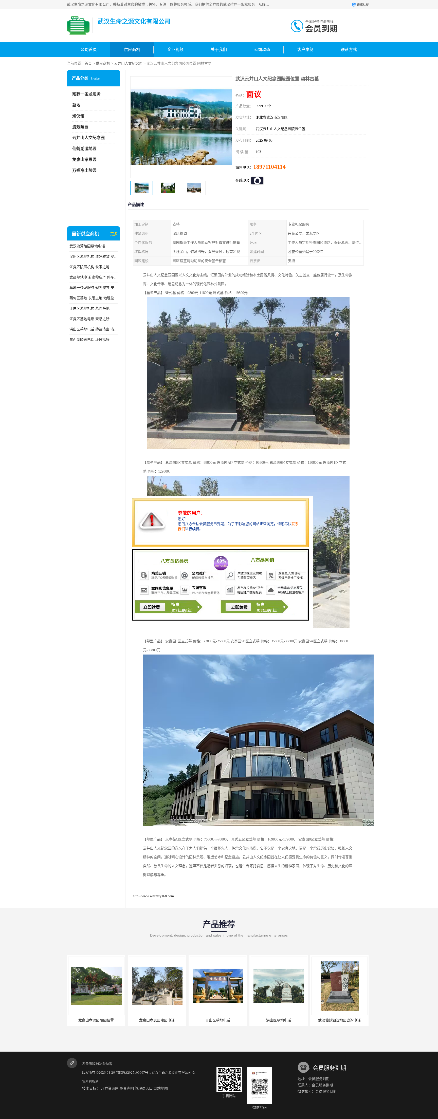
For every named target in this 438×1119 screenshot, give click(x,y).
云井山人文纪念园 (128, 63)
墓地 (76, 105)
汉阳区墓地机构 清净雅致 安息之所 (93, 256)
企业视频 (175, 49)
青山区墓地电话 (156, 1020)
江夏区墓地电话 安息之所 (89, 319)
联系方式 (349, 49)
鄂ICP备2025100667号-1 (133, 1072)
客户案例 (305, 49)
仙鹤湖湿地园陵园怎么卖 (339, 1020)
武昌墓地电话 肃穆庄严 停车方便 (93, 277)
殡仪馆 (78, 116)
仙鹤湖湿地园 (84, 148)
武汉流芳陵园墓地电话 (87, 246)
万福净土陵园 (84, 170)
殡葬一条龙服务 (86, 94)
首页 (88, 63)
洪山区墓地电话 (217, 1020)
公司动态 (262, 49)
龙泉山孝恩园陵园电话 (96, 1020)
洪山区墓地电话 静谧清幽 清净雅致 (93, 329)
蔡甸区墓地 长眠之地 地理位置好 (93, 298)
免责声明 (127, 1088)
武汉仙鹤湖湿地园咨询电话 (278, 1020)
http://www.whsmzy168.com (153, 896)
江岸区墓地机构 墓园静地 (89, 308)
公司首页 (89, 49)
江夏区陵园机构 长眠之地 (89, 267)
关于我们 (219, 49)
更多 (113, 234)
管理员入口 (144, 1088)
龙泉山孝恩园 (84, 159)
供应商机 (132, 49)
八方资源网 (110, 1088)
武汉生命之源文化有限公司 (171, 1072)
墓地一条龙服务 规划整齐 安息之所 (93, 288)
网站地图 (161, 1088)
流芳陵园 (80, 127)
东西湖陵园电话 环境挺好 (89, 340)
